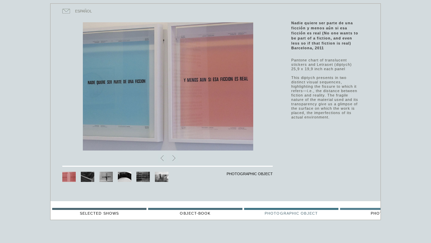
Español (83, 11)
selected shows (99, 213)
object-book (195, 213)
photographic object (291, 213)
